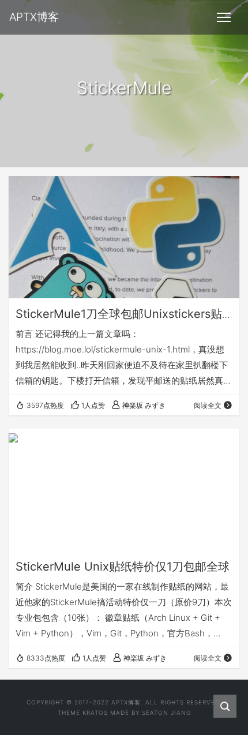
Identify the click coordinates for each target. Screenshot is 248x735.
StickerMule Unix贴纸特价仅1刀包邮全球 (123, 566)
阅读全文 (207, 405)
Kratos (95, 712)
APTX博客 (126, 702)
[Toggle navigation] (224, 17)
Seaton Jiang (166, 712)
